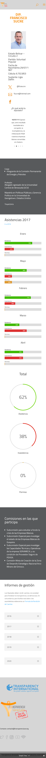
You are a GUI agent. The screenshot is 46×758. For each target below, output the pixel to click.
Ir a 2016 (8, 224)
